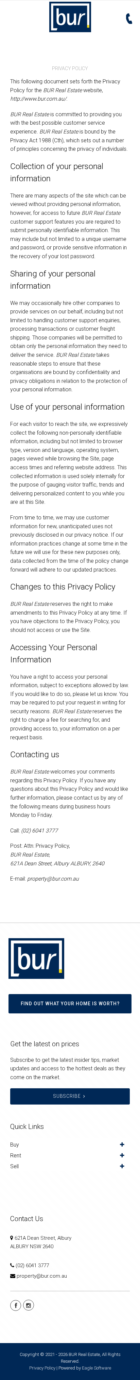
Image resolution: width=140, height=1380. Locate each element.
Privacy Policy (42, 1368)
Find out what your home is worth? (70, 1003)
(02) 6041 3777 (32, 1265)
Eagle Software (96, 1368)
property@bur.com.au (42, 1276)
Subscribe (67, 1096)
